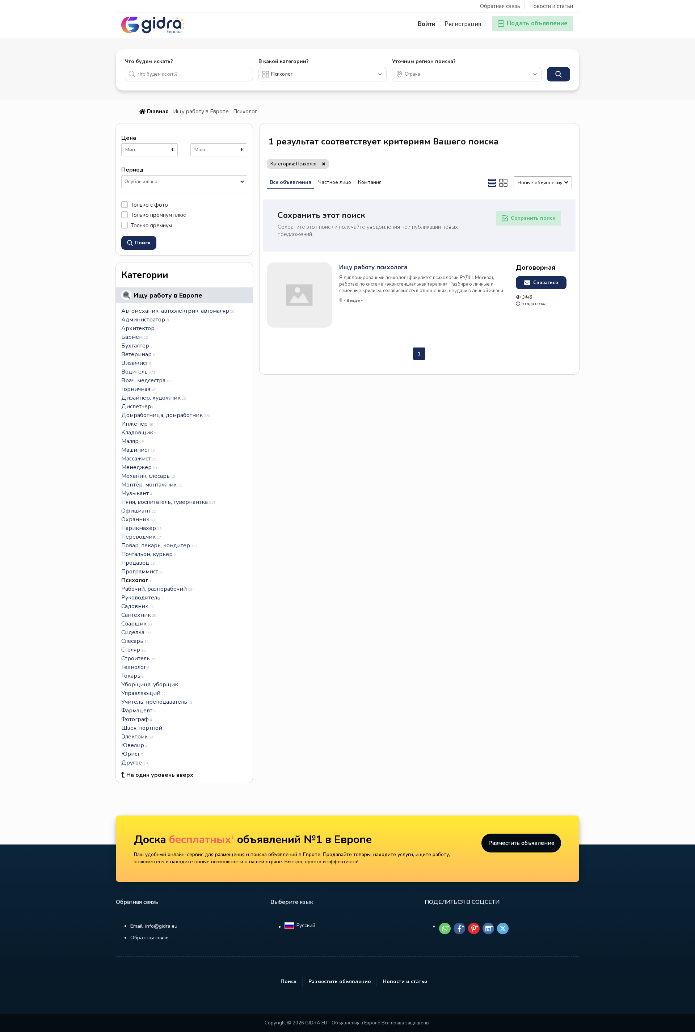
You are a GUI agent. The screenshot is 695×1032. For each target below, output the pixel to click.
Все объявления (290, 182)
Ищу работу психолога (373, 267)
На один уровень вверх (159, 775)
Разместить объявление (521, 843)
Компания (370, 182)
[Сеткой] (503, 182)
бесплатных (201, 839)
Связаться (545, 282)
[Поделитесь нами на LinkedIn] (488, 928)
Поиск (288, 981)
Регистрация (463, 24)
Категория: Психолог (293, 164)
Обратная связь (500, 6)
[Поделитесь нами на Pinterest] (474, 928)
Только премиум (151, 225)
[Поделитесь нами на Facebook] (459, 928)
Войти (426, 24)
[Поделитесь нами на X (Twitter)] (503, 928)
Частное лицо (334, 182)
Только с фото (149, 204)
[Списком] (492, 182)
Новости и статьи (551, 6)
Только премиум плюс (158, 214)
